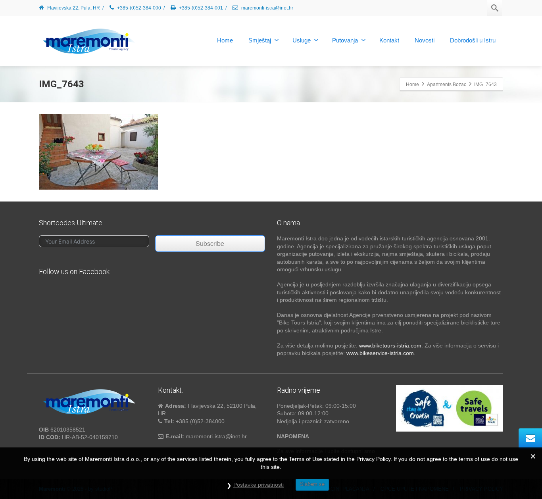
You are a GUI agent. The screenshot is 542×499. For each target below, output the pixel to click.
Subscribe (210, 243)
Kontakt (389, 40)
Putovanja (345, 40)
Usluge (301, 40)
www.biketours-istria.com (390, 345)
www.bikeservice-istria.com (380, 353)
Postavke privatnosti (258, 485)
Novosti (424, 40)
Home (225, 40)
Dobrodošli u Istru (473, 40)
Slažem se (312, 484)
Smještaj (259, 40)
